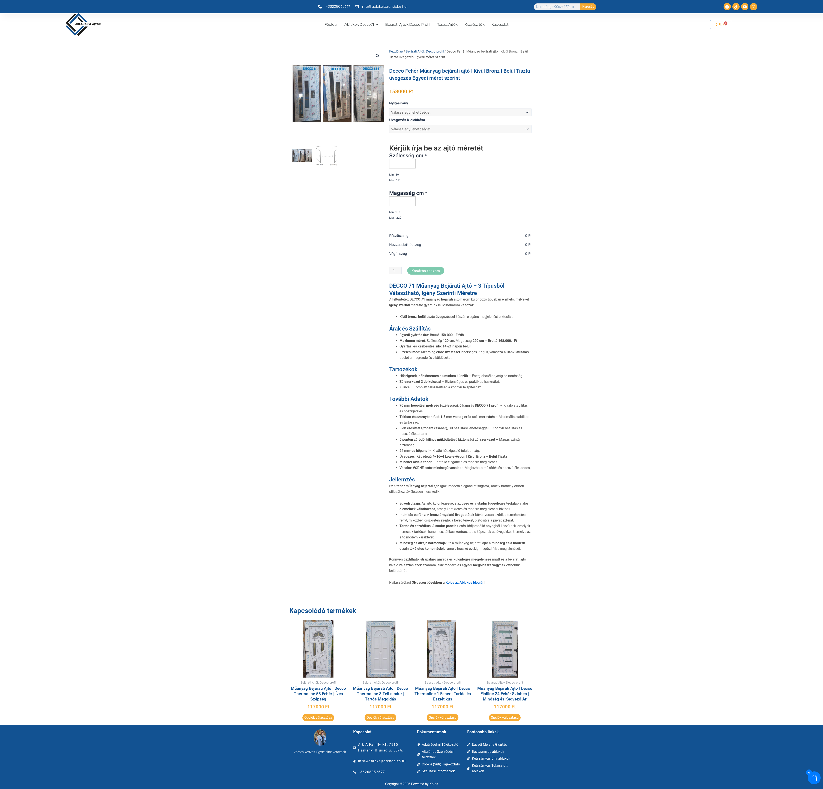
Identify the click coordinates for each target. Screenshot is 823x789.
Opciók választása (318, 717)
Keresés (588, 7)
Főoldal (331, 24)
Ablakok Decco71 (359, 24)
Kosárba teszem (426, 271)
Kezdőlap (396, 51)
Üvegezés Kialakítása (407, 120)
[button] (377, 56)
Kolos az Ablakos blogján (465, 582)
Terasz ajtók (447, 24)
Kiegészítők (474, 24)
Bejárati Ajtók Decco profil (407, 24)
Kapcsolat (500, 24)
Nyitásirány (398, 103)
